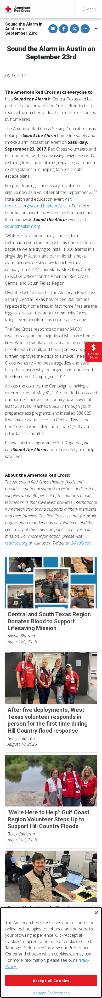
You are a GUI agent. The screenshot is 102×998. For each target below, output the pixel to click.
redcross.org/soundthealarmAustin (37, 206)
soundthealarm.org (22, 226)
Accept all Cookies (51, 980)
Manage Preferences (51, 992)
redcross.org (16, 543)
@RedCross (81, 543)
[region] (51, 952)
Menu (90, 9)
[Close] (96, 912)
